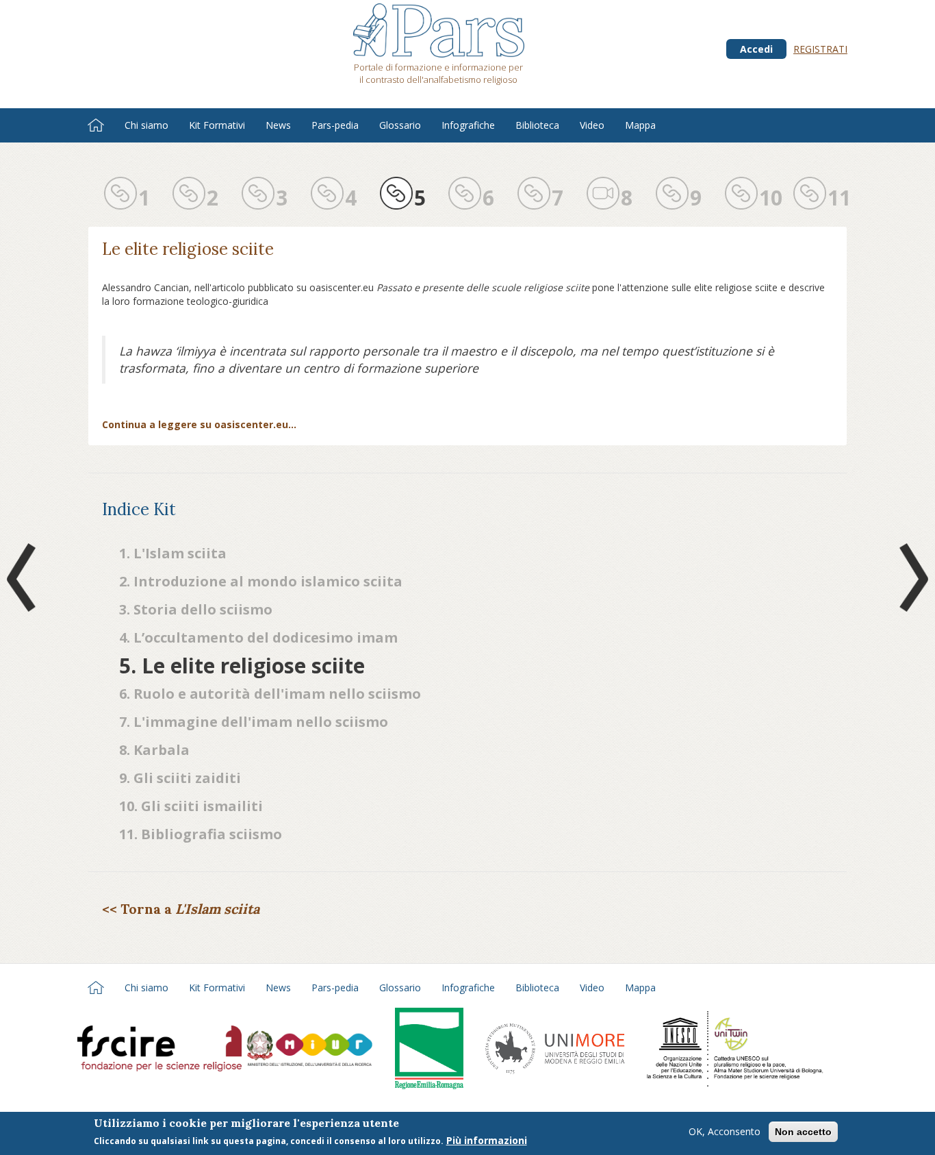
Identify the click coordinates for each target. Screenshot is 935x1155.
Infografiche (468, 125)
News (278, 125)
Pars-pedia (335, 125)
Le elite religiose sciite (188, 249)
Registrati (820, 48)
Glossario (400, 125)
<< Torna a (180, 908)
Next (911, 577)
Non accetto (803, 1131)
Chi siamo (146, 125)
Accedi (756, 48)
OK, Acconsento (724, 1131)
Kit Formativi (217, 125)
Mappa (640, 125)
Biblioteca (537, 125)
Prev (24, 577)
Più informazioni (486, 1140)
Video (592, 125)
